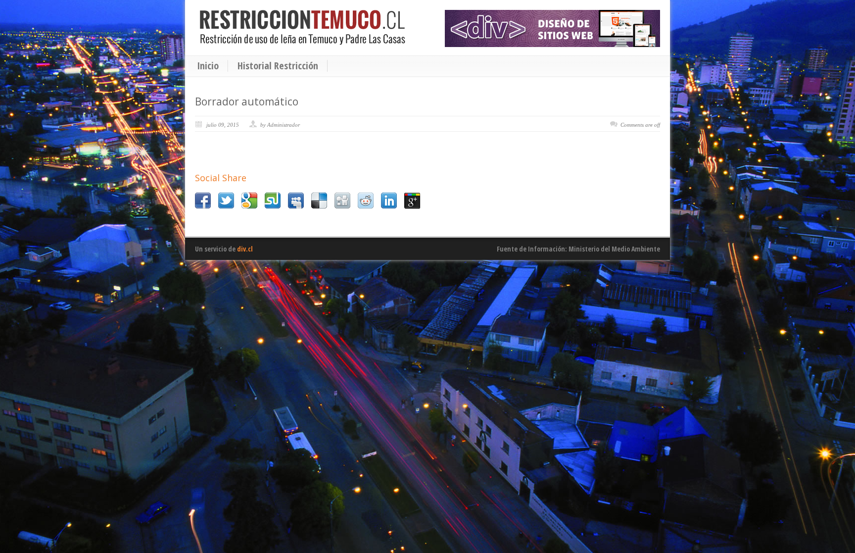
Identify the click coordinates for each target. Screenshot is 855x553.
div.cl (245, 248)
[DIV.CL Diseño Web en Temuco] (552, 28)
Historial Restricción (278, 66)
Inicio (208, 66)
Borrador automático (246, 101)
